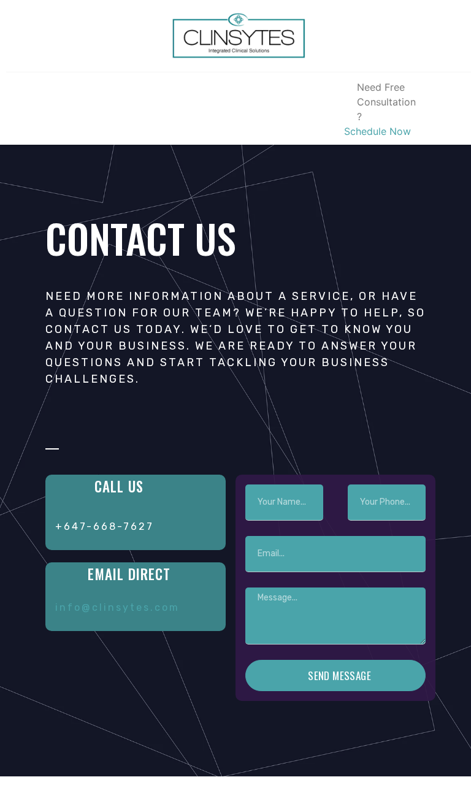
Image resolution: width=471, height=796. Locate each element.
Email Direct (129, 574)
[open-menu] (19, 108)
